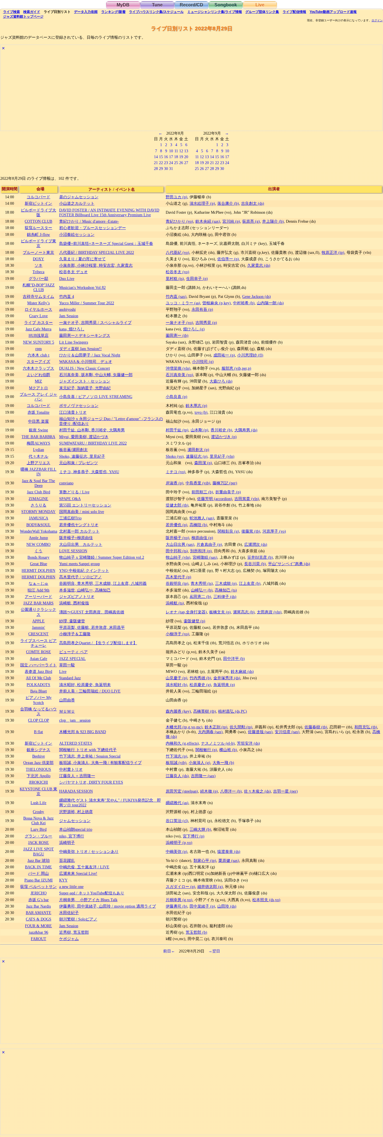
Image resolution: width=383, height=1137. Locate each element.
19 (181, 157)
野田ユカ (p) (176, 197)
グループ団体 (262, 12)
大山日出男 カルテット (80, 544)
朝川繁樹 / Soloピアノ (78, 919)
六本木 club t (38, 355)
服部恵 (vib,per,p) (236, 368)
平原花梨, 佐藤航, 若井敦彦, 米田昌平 (92, 627)
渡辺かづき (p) (224, 436)
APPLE (38, 621)
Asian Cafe (38, 658)
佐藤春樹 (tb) (315, 727)
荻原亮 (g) (251, 221)
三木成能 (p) (226, 583)
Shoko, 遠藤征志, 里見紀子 (82, 456)
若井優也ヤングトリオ (78, 525)
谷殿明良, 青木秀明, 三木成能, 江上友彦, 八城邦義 (103, 583)
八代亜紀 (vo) (177, 252)
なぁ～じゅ (38, 583)
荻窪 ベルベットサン (38, 886)
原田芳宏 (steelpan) (182, 791)
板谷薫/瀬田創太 (73, 449)
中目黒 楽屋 (38, 421)
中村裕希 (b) (244, 303)
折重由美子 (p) (228, 492)
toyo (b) (201, 412)
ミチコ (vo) (175, 471)
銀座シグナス (38, 749)
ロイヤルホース (38, 309)
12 (181, 151)
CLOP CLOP (38, 720)
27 (186, 162)
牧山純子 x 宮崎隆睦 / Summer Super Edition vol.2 (101, 557)
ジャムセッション (75, 820)
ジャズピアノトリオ (76, 596)
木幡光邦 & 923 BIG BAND (82, 731)
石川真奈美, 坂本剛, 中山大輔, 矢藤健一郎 (96, 374)
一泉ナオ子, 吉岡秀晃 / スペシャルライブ (95, 322)
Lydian (38, 449)
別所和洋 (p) (201, 551)
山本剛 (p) (199, 430)
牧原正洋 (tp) (333, 252)
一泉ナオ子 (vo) (179, 322)
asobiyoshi (67, 309)
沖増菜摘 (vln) (178, 368)
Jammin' (38, 627)
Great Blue (38, 563)
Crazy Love (38, 316)
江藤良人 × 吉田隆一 (77, 776)
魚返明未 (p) (224, 684)
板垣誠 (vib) (176, 762)
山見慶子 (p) (176, 678)
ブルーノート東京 (38, 252)
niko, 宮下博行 (71, 836)
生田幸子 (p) (197, 278)
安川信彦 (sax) (287, 731)
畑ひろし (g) (194, 329)
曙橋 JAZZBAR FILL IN (38, 471)
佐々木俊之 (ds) (257, 791)
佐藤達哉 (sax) (260, 731)
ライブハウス (156, 12)
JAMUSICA (38, 518)
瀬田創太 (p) (198, 449)
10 (171, 151)
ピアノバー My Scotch (39, 700)
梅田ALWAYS (38, 443)
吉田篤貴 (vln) (246, 498)
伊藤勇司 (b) (176, 906)
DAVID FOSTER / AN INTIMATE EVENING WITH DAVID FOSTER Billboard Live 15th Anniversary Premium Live (109, 212)
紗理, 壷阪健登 (72, 621)
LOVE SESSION (73, 551)
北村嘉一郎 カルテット (79, 531)
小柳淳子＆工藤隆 (75, 634)
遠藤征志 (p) (196, 456)
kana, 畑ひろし (71, 329)
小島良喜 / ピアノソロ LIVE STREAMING (95, 396)
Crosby (38, 811)
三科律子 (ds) (224, 596)
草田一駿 (67, 665)
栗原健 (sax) (228, 860)
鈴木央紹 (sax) (207, 221)
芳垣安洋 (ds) (248, 743)
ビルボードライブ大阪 (38, 212)
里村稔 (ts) (175, 278)
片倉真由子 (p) (209, 544)
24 (171, 162)
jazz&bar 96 (38, 932)
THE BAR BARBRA (38, 436)
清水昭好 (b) (176, 684)
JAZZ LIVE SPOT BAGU (38, 851)
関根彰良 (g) (228, 531)
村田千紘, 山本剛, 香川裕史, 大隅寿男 (92, 430)
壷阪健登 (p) (194, 621)
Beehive (38, 756)
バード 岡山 (38, 873)
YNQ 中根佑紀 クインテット (84, 570)
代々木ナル (38, 456)
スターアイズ (38, 361)
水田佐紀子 (69, 912)
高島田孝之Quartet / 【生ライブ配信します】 (98, 643)
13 (186, 151)
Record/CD (191, 5)
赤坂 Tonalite (38, 412)
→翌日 (214, 951)
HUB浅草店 (39, 335)
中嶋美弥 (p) (176, 851)
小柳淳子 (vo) (177, 634)
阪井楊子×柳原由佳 (76, 537)
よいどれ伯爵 (38, 374)
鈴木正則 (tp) (216, 727)
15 (161, 157)
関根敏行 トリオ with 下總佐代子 (88, 749)
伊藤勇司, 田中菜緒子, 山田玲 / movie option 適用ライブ (107, 906)
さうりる (38, 505)
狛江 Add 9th (38, 590)
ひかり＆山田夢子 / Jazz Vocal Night (89, 355)
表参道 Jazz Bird (38, 671)
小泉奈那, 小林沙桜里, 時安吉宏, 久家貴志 (96, 265)
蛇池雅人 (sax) (202, 518)
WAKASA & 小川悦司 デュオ (85, 361)
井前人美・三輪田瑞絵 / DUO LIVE (90, 691)
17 (171, 157)
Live (62, 671)
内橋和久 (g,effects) (182, 743)
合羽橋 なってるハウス (38, 711)
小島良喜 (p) (176, 396)
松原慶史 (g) (200, 684)
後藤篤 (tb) (250, 531)
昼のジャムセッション (78, 197)
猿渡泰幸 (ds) (228, 851)
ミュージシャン (214, 12)
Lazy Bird (39, 829)
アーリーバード (38, 596)
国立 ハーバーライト (38, 665)
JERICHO (39, 893)
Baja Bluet (38, 691)
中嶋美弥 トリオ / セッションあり (89, 851)
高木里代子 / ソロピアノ (80, 577)
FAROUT (38, 938)
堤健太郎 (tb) (177, 505)
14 (156, 157)
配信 (294, 12)
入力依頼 (86, 12)
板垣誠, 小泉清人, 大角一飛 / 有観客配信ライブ (100, 762)
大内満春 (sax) (210, 731)
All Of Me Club (38, 678)
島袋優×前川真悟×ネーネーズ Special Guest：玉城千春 (106, 243)
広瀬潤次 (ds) (255, 544)
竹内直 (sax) (176, 296)
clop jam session (75, 720)
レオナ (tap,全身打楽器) (186, 612)
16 (166, 157)
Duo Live (66, 278)
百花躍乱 (67, 860)
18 (176, 157)
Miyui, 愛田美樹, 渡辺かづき (84, 436)
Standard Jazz (70, 678)
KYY (63, 880)
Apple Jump (38, 537)
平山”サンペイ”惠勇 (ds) (289, 563)
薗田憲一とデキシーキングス (84, 335)
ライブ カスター (38, 322)
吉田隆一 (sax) (203, 776)
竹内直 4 (66, 296)
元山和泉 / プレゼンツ (78, 463)
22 (161, 162)
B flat (38, 731)
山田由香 (67, 700)
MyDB (123, 5)
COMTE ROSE (38, 652)
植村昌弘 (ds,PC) (232, 711)
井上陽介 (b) (273, 221)
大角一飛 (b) (223, 762)
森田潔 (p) (203, 463)
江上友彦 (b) (249, 583)
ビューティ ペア (73, 652)
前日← (169, 951)
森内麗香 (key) (178, 711)
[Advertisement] (169, 91)
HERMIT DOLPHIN (38, 570)
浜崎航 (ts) (175, 603)
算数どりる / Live (74, 492)
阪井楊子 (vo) (177, 537)
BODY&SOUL (38, 525)
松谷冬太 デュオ (73, 272)
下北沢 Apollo (38, 776)
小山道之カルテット (76, 203)
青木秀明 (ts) (202, 583)
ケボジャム (69, 938)
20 (186, 157)
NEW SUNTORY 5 (38, 342)
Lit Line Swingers (73, 342)
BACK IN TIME (38, 867)
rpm (38, 348)
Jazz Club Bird (38, 492)
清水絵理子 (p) (202, 203)
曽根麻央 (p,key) (216, 303)
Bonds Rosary (38, 557)
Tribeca (38, 272)
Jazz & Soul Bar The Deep (38, 483)
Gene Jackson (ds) (256, 296)
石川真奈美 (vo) (179, 374)
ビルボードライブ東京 (38, 243)
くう (38, 551)
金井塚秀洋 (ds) (226, 678)
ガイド (31, 12)
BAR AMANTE (38, 912)
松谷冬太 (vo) (177, 272)
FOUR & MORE (38, 926)
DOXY (38, 259)
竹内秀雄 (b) (200, 678)
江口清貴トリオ (73, 412)
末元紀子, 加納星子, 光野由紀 (85, 388)
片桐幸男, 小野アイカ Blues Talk (88, 899)
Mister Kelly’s (38, 303)
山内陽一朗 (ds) (270, 303)
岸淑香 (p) (174, 483)
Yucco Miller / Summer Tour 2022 (86, 303)
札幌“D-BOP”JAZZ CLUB (38, 287)
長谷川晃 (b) (255, 563)
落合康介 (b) (228, 203)
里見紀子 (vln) (222, 456)
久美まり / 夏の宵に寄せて (82, 259)
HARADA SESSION (76, 791)
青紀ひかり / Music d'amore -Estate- (89, 221)
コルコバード (38, 197)
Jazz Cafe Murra (38, 329)
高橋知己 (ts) (226, 590)
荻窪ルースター (38, 227)
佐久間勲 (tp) (241, 727)
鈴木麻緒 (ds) (242, 671)
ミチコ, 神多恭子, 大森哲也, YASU (89, 471)
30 (166, 168)
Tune (157, 5)
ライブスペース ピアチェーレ (38, 643)
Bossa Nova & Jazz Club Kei (38, 820)
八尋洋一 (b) (231, 791)
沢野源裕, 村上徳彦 (76, 811)
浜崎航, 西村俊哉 (74, 603)
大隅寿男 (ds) (245, 430)
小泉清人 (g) (199, 762)
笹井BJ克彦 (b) (260, 557)
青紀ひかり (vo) (179, 221)
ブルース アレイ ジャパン (38, 396)
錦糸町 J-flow (38, 234)
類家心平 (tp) (204, 860)
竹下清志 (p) (176, 756)
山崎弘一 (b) (202, 590)
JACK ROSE (38, 842)
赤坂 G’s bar (38, 899)
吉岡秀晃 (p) (206, 322)
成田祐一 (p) (224, 355)
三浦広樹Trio (70, 518)
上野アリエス (38, 463)
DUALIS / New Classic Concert (84, 368)
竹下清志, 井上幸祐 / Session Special (90, 756)
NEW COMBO (38, 544)
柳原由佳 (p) (202, 537)
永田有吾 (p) (202, 309)
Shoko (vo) (175, 456)
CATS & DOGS (38, 919)
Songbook (225, 5)
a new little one (71, 886)
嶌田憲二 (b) (200, 596)
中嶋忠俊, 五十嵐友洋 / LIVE (84, 867)
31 (171, 168)
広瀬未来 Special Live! (78, 873)
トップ (23, 17)
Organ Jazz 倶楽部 (38, 762)
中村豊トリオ (71, 769)
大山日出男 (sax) (180, 544)
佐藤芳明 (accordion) (214, 498)
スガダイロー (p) (180, 886)
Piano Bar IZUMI (38, 880)
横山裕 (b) (228, 749)
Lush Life (38, 802)
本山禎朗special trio (75, 829)
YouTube (333, 12)
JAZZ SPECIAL (72, 658)
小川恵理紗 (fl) (250, 355)
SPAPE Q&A (70, 498)
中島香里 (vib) (198, 483)
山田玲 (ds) (226, 906)
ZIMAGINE (38, 498)
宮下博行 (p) (193, 836)
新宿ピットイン (38, 203)
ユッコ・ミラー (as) (183, 303)
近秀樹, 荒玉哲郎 (74, 932)
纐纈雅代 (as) (177, 802)
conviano (66, 483)
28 (156, 168)
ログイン (377, 20)
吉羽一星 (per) (285, 791)
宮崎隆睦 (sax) (205, 557)
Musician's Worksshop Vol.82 (82, 287)
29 (161, 168)
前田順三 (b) (202, 492)
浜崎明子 (67, 842)
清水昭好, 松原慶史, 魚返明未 (85, 684)
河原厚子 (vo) (274, 531)
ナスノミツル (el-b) (218, 743)
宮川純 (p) (231, 221)
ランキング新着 (113, 12)
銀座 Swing (38, 430)
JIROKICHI (38, 782)
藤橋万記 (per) (225, 483)
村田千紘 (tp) (177, 430)
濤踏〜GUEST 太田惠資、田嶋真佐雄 (91, 612)
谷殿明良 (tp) (177, 583)
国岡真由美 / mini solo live (81, 511)
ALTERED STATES (75, 743)
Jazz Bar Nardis (38, 906)
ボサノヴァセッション (78, 405)
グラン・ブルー (38, 836)
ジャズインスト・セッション (84, 381)
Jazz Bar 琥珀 (38, 860)
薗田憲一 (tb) (177, 335)
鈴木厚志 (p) (196, 405)
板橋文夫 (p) (220, 612)
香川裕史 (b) (221, 430)
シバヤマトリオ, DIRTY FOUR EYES (91, 782)
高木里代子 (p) (178, 577)
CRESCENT (38, 634)
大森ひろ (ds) (220, 381)
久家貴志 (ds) (258, 265)
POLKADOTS (38, 684)
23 (166, 162)
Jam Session (68, 316)
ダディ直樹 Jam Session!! (80, 348)
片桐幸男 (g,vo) (179, 899)
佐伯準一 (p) (228, 259)
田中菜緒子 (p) (202, 906)
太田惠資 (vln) (269, 612)
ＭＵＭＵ (67, 711)
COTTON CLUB (38, 221)
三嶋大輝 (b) (200, 829)
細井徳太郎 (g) (210, 886)
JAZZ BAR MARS (38, 603)
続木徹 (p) (209, 791)
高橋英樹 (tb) (204, 711)
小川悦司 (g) (203, 361)
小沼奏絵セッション (76, 234)
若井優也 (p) (176, 525)
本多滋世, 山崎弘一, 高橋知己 (85, 590)
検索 (11, 12)
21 (156, 162)
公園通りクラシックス (38, 611)
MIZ (38, 381)
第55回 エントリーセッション (85, 505)
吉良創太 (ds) (252, 203)
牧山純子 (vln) (178, 557)
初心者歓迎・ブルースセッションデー (92, 227)
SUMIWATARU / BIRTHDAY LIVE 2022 (93, 443)
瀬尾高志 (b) (244, 612)
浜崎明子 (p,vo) (179, 842)
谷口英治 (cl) (177, 820)
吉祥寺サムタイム (38, 296)
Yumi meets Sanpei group (79, 563)
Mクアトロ (38, 388)
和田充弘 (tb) (365, 727)
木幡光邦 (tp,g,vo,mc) (184, 727)
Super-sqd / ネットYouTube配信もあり (91, 893)
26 (181, 162)
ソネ (38, 265)
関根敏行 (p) (206, 749)
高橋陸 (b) (198, 525)
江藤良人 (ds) (177, 776)
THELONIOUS (38, 769)
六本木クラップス (38, 368)
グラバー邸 (38, 278)
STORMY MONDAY (38, 511)
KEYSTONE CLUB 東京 (38, 791)
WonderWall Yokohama (38, 531)
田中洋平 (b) (234, 658)
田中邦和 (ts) (177, 551)
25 (176, 162)
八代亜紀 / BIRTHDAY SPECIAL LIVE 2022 (96, 252)
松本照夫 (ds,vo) (266, 899)
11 (176, 151)
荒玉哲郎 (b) (196, 932)
